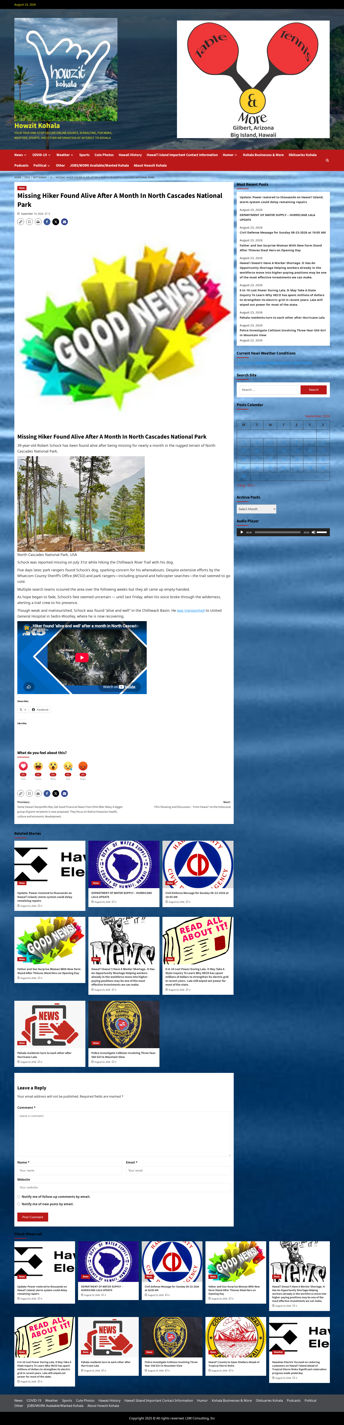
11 (270, 451)
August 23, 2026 (28, 906)
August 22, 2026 (102, 1062)
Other (60, 165)
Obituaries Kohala (303, 154)
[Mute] (314, 532)
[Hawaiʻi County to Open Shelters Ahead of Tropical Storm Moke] (235, 1337)
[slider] (322, 531)
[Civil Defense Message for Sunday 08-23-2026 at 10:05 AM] (198, 864)
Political (39, 165)
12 (283, 451)
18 (270, 459)
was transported (191, 610)
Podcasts (21, 165)
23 (243, 468)
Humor (228, 154)
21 (310, 459)
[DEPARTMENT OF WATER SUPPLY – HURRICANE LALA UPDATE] (123, 864)
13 (297, 451)
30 (243, 476)
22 (323, 459)
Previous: (70, 809)
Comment (26, 1107)
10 (257, 451)
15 (323, 451)
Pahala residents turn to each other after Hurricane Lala (44, 1055)
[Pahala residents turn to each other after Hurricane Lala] (49, 1024)
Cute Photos (104, 154)
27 (297, 468)
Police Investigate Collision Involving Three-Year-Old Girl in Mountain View (123, 1055)
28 (310, 468)
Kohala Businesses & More (263, 154)
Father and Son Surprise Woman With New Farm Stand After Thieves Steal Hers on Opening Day (49, 971)
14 (310, 451)
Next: (192, 804)
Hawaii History (130, 154)
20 (297, 459)
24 (257, 468)
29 (323, 468)
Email (132, 1162)
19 (283, 459)
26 (283, 468)
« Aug (241, 485)
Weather (63, 154)
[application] (283, 532)
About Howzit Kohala (150, 165)
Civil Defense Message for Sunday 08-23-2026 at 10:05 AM (197, 895)
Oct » (251, 485)
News (18, 154)
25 (270, 468)
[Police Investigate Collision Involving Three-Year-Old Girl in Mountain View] (123, 1024)
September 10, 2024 (32, 213)
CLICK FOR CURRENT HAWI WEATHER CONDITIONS (274, 363)
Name (23, 1162)
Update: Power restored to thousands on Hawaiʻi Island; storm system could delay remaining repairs (44, 897)
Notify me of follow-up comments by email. (56, 1196)
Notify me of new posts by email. (48, 1204)
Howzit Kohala (37, 126)
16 (243, 459)
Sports (84, 154)
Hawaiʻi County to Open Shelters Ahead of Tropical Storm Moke (233, 1364)
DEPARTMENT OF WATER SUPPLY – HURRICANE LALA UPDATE (121, 895)
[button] (327, 160)
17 (257, 459)
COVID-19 (39, 154)
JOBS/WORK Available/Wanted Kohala (99, 165)
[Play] (242, 532)
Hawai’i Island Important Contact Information (182, 154)
